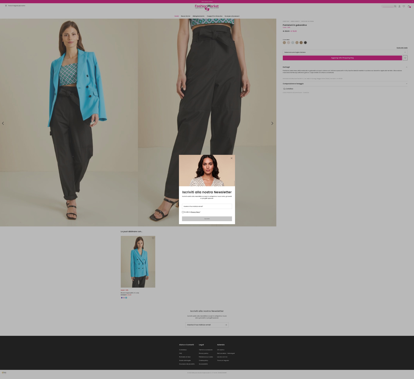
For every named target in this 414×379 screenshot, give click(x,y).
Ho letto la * (192, 212)
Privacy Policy (195, 212)
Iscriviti (207, 219)
